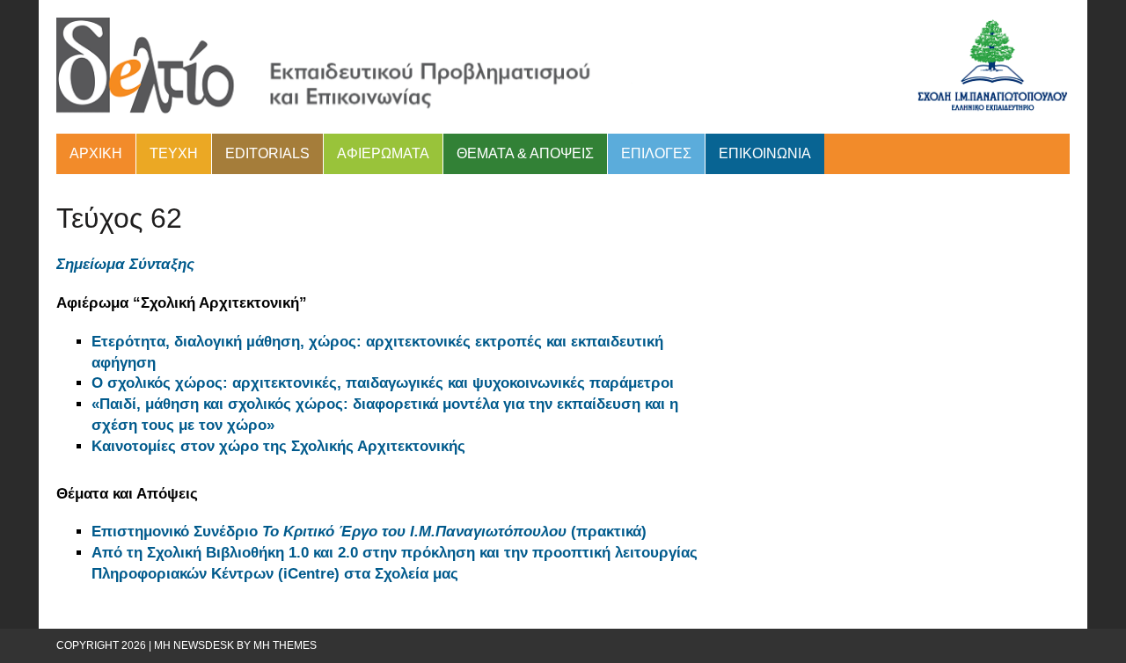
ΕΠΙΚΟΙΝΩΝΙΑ (765, 153)
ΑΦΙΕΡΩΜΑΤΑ (383, 153)
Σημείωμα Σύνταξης (125, 264)
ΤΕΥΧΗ (174, 153)
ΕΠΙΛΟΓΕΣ (656, 153)
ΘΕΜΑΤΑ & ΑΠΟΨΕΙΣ (525, 153)
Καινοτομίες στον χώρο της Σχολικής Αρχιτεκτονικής (278, 446)
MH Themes (285, 645)
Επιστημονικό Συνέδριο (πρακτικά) (371, 531)
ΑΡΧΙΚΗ (95, 153)
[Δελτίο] (563, 67)
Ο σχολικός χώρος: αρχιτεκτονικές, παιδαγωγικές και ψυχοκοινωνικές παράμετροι (382, 383)
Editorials (267, 153)
